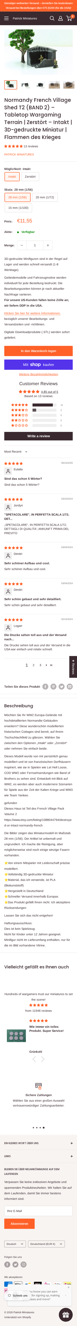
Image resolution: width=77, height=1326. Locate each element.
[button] (14, 146)
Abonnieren (19, 1223)
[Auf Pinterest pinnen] (53, 687)
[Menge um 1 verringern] (21, 245)
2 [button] (33, 665)
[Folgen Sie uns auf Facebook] (7, 1265)
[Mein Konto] (60, 18)
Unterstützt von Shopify (17, 1317)
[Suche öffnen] (52, 18)
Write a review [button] (38, 436)
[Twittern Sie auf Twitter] (62, 687)
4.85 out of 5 (49, 391)
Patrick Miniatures (19, 154)
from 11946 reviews (38, 1010)
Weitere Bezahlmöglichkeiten (38, 374)
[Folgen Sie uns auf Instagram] (24, 1265)
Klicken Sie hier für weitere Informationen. (32, 313)
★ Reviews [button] (73, 666)
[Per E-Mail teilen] (70, 687)
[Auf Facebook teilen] (45, 687)
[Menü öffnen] (6, 18)
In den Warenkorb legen (38, 351)
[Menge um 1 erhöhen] (47, 245)
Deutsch (11, 1244)
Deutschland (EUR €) (42, 1244)
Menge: (9, 245)
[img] (13, 463)
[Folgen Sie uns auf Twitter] (15, 1265)
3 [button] (40, 665)
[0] (69, 18)
